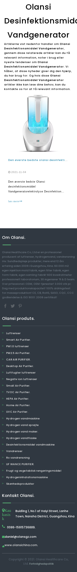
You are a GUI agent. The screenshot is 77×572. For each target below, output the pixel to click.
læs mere (14, 201)
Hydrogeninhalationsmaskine (27, 477)
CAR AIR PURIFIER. (18, 359)
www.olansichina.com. (21, 545)
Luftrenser (13, 333)
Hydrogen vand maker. (22, 431)
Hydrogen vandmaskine (23, 418)
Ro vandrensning (18, 458)
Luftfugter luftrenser (21, 373)
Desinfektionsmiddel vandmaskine (30, 445)
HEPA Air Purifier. (17, 399)
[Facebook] (5, 306)
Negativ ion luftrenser (21, 379)
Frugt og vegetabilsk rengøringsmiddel (33, 471)
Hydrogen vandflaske (21, 438)
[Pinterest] (20, 306)
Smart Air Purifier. (18, 340)
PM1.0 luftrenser (17, 346)
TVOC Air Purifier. (18, 392)
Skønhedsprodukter (20, 484)
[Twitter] (13, 306)
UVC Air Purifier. (17, 412)
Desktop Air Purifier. (20, 366)
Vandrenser (14, 451)
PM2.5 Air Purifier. (18, 353)
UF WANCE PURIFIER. (20, 464)
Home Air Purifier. (18, 405)
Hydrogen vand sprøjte (22, 425)
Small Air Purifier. (18, 386)
